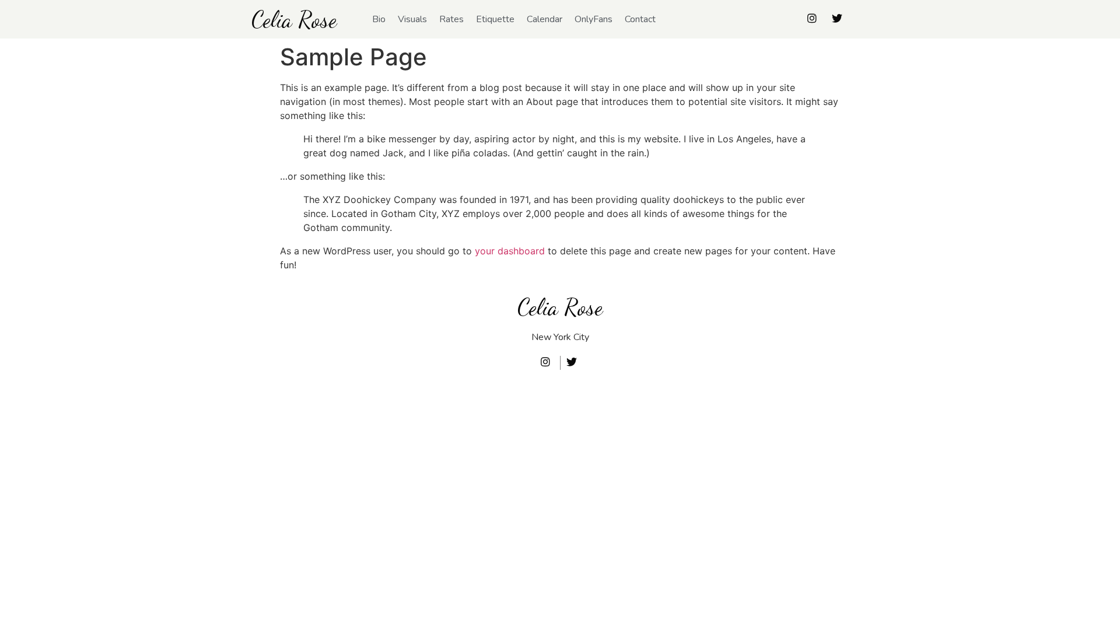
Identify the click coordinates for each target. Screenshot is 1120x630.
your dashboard (510, 251)
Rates (451, 19)
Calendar (544, 19)
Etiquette (495, 19)
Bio (379, 19)
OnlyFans (593, 19)
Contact (640, 19)
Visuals (412, 19)
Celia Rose (294, 19)
